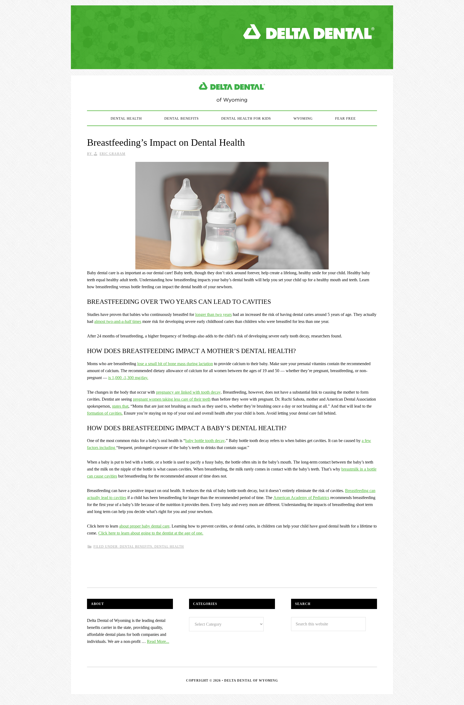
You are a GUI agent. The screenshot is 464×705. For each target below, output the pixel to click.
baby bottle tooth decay (205, 440)
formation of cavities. (105, 413)
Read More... (158, 641)
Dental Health (169, 547)
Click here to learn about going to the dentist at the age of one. (150, 533)
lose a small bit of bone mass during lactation (175, 363)
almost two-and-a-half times (117, 321)
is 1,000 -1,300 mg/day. (128, 377)
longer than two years (213, 314)
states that (120, 406)
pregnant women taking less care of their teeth (172, 399)
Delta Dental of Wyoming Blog (232, 93)
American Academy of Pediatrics (301, 497)
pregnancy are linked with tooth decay (188, 392)
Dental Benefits (136, 547)
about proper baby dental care (144, 526)
